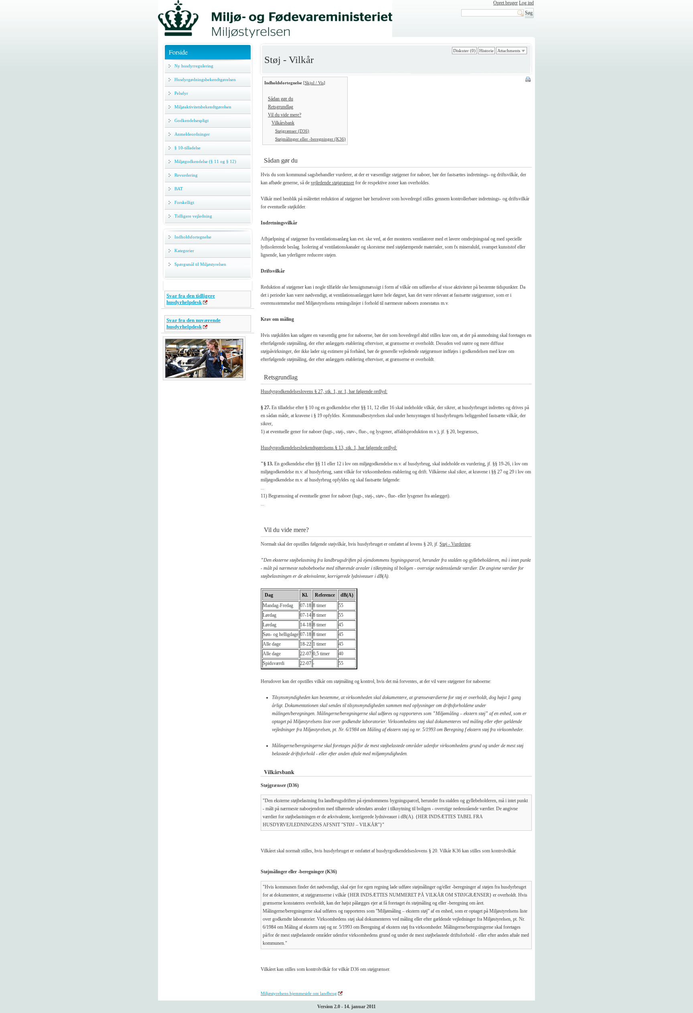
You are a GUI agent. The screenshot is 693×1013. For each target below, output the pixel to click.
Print (528, 80)
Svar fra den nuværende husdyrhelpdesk (193, 323)
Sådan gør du (280, 99)
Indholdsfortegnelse (192, 236)
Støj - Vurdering (455, 544)
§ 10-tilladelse (187, 147)
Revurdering (186, 175)
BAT (178, 188)
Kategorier (184, 250)
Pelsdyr (181, 93)
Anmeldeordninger (192, 134)
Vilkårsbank (283, 123)
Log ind (526, 3)
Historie (486, 50)
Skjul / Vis (314, 82)
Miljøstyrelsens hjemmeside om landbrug (299, 993)
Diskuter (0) (464, 50)
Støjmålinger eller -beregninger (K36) (310, 139)
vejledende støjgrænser (332, 182)
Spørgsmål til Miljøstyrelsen (200, 264)
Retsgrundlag (280, 107)
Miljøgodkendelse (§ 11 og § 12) (205, 161)
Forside (178, 52)
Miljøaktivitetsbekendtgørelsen (202, 106)
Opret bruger (505, 3)
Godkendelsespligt (191, 120)
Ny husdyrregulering (193, 65)
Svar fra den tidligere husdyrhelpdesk (190, 299)
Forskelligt (184, 202)
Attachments (508, 50)
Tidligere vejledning (193, 216)
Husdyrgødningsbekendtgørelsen (205, 79)
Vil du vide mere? (284, 115)
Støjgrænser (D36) (292, 130)
